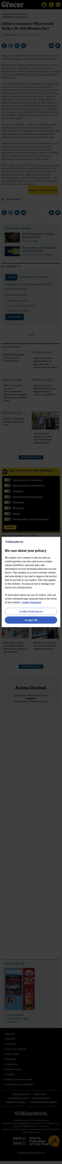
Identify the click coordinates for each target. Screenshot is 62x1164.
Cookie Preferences (31, 611)
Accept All (31, 620)
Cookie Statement (31, 602)
